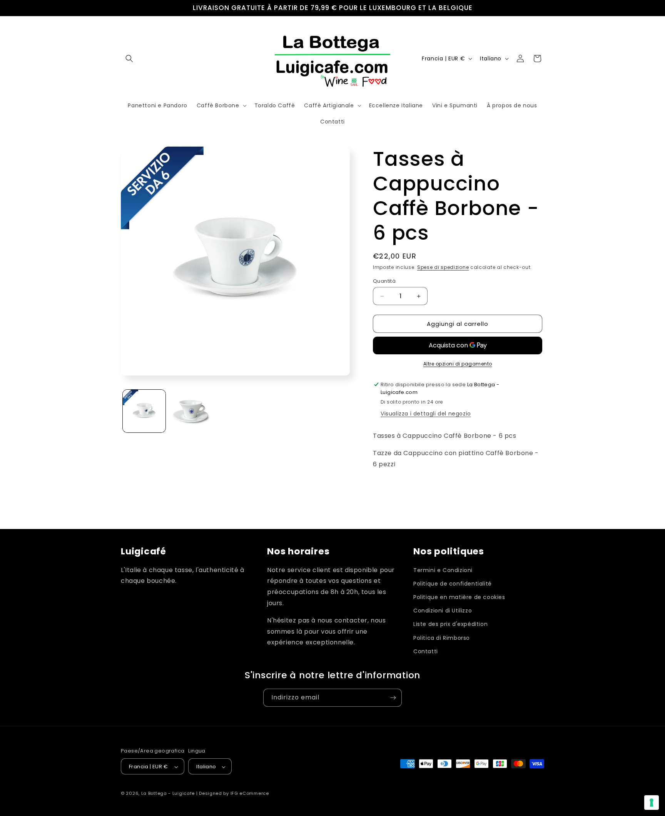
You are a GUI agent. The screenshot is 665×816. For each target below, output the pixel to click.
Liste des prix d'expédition (450, 624)
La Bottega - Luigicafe (168, 794)
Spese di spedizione (443, 267)
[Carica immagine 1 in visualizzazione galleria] (144, 411)
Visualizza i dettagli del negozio (426, 413)
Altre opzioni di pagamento (457, 363)
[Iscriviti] (392, 698)
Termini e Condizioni (443, 570)
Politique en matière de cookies (459, 597)
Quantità (384, 281)
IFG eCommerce (250, 794)
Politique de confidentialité (452, 583)
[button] (129, 58)
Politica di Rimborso (441, 638)
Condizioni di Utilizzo (442, 611)
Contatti (425, 651)
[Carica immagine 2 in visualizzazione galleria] (190, 411)
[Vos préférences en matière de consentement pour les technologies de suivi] (651, 802)
